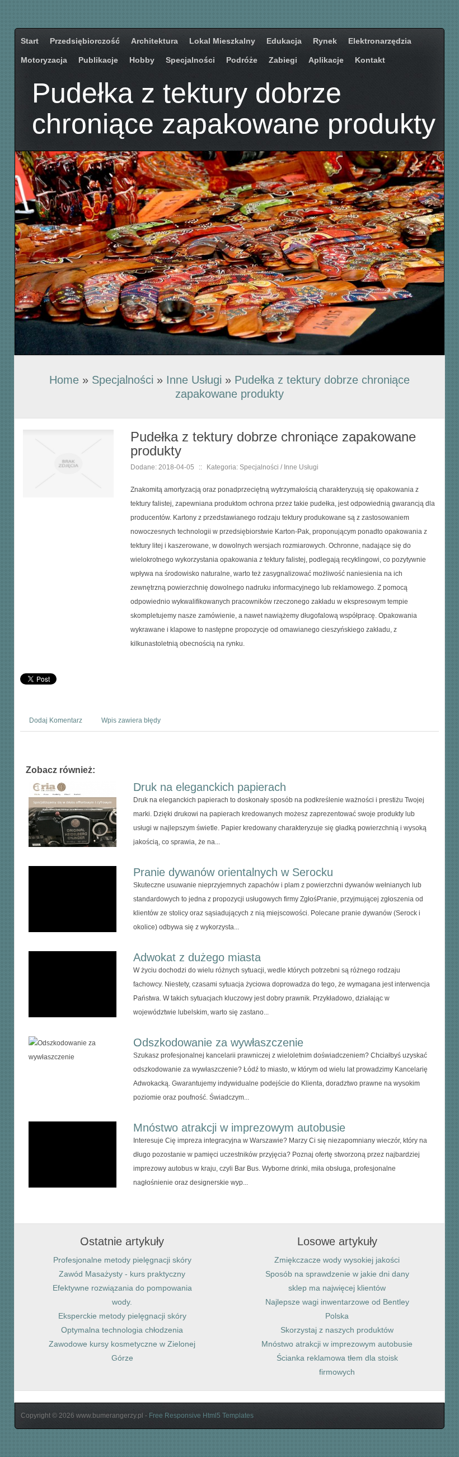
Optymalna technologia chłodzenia (122, 1329)
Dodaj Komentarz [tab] (55, 720)
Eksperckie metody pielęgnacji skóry (122, 1315)
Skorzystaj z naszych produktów (337, 1329)
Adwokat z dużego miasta (197, 957)
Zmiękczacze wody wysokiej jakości (337, 1259)
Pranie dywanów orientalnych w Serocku (233, 872)
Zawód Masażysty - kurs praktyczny (122, 1273)
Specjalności (122, 380)
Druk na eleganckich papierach (209, 787)
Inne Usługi (194, 380)
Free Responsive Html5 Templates (201, 1415)
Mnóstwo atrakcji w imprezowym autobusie (239, 1127)
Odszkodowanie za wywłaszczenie (218, 1042)
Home (64, 380)
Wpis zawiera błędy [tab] (131, 720)
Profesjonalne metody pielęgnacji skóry (122, 1259)
